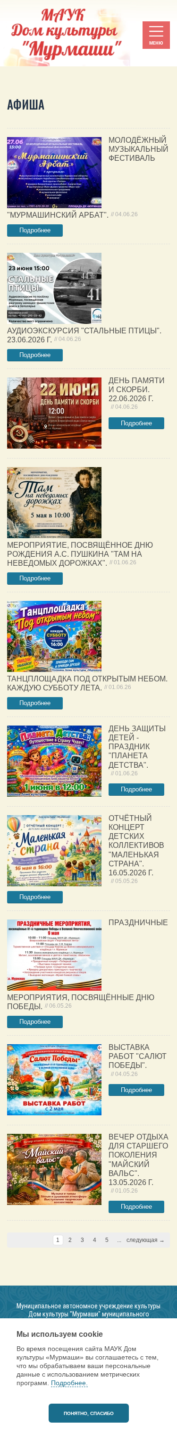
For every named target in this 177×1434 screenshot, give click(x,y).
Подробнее (35, 230)
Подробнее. (69, 1383)
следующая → (145, 1240)
